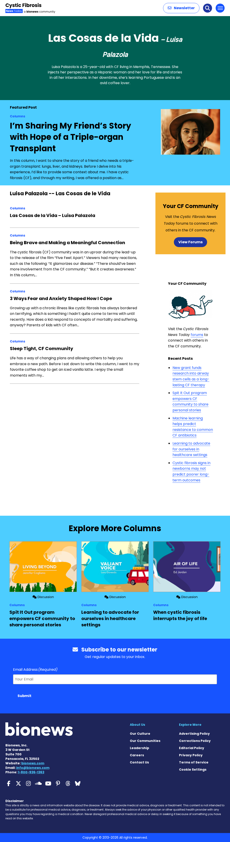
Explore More (190, 724)
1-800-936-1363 (31, 772)
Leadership (139, 748)
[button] (181, 8)
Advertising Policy (194, 733)
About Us (137, 724)
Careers (137, 755)
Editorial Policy (191, 748)
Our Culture (140, 733)
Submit (24, 695)
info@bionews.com (32, 767)
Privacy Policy (191, 755)
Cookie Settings (192, 769)
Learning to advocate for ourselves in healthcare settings (191, 449)
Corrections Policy (195, 741)
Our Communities (145, 741)
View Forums (190, 242)
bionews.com (32, 763)
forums (197, 334)
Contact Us (139, 762)
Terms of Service (193, 762)
